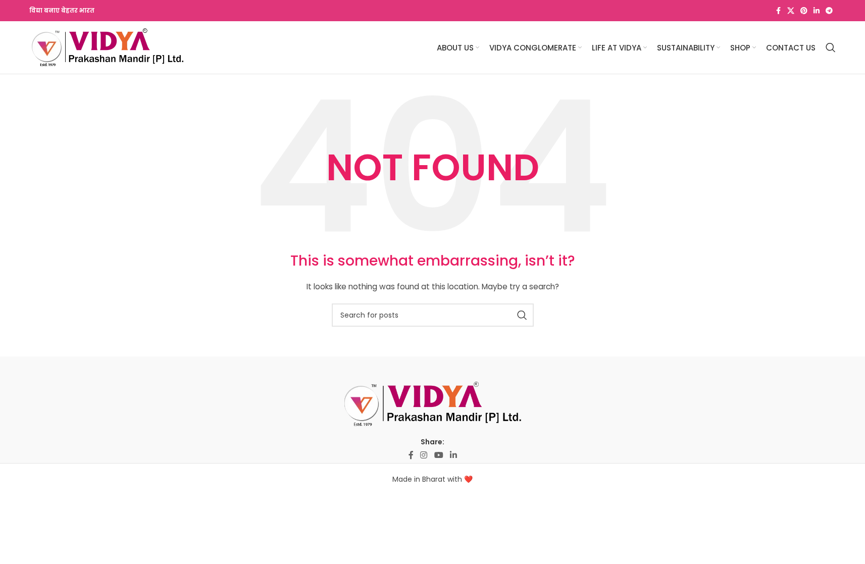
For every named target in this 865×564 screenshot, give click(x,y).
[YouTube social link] (438, 455)
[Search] (831, 47)
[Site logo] (107, 47)
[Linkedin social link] (816, 11)
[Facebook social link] (778, 11)
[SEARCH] (522, 315)
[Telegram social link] (829, 11)
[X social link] (790, 11)
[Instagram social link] (424, 455)
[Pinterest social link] (803, 11)
